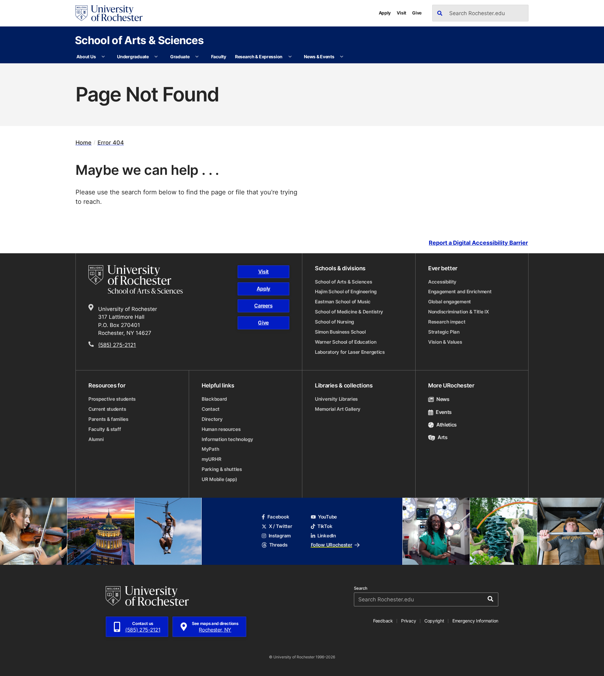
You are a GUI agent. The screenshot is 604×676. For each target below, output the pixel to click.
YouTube (327, 516)
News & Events (319, 57)
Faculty (218, 57)
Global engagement (449, 301)
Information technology (227, 439)
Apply (385, 13)
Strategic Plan (444, 332)
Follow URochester (331, 544)
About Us (86, 57)
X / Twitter (280, 526)
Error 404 (111, 142)
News (443, 399)
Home (84, 142)
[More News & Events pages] (341, 56)
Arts (443, 437)
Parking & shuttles (222, 469)
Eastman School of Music (343, 301)
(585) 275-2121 (117, 344)
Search (360, 588)
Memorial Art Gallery (338, 409)
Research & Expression (258, 57)
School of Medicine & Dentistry (349, 311)
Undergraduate (132, 57)
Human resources (221, 429)
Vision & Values (445, 342)
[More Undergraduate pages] (156, 56)
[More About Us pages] (103, 56)
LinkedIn (326, 535)
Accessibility (442, 281)
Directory (212, 419)
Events (444, 412)
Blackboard (214, 399)
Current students (107, 409)
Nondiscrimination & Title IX (458, 311)
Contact (211, 409)
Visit (401, 13)
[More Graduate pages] (197, 56)
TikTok (324, 526)
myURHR (211, 459)
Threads (278, 544)
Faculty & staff (104, 429)
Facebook (278, 516)
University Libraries (336, 399)
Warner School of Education (345, 342)
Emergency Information (475, 621)
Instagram (280, 535)
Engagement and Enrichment (460, 291)
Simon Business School (340, 332)
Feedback (383, 621)
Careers (263, 305)
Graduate (180, 57)
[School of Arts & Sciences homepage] (144, 279)
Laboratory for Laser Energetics (350, 352)
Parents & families (108, 419)
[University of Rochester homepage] (109, 13)
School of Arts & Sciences (139, 40)
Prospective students (112, 399)
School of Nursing (334, 321)
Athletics (446, 424)
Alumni (95, 439)
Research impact (447, 321)
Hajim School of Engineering (346, 291)
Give (417, 13)
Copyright (434, 621)
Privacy (408, 621)
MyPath (210, 449)
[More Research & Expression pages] (290, 56)
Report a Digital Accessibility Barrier (478, 242)
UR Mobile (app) (219, 479)
